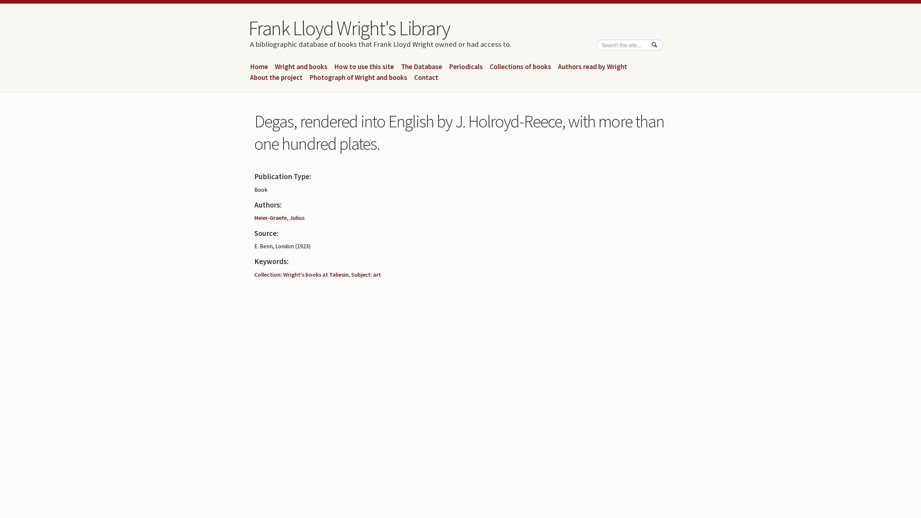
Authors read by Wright (592, 67)
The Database (421, 67)
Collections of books (520, 67)
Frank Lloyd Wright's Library (349, 28)
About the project (276, 78)
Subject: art (366, 274)
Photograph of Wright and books (358, 78)
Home (259, 67)
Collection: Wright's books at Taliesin (301, 274)
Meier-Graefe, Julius (279, 217)
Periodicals (466, 67)
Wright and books (301, 67)
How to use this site (364, 67)
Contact (426, 78)
